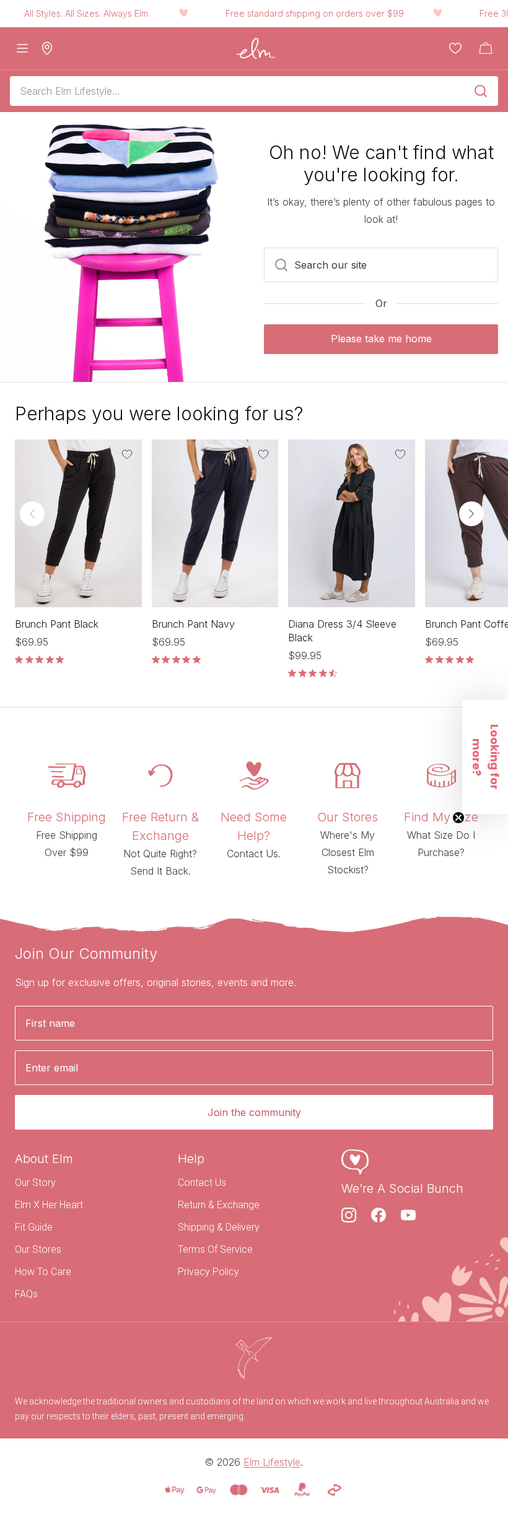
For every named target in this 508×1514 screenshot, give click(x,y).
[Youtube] (408, 1215)
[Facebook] (378, 1215)
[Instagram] (348, 1215)
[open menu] (22, 48)
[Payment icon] (174, 1490)
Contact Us (202, 1182)
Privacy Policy (208, 1272)
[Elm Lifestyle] (256, 48)
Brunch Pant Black (57, 624)
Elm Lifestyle (271, 1462)
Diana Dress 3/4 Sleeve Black (342, 631)
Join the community (254, 1112)
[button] (485, 757)
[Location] (47, 48)
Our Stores (38, 1249)
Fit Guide (34, 1227)
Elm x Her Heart (49, 1205)
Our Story (35, 1182)
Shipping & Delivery (219, 1227)
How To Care (43, 1272)
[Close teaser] (458, 817)
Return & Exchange (219, 1205)
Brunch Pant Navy (193, 624)
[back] (32, 513)
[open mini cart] (485, 48)
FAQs (26, 1294)
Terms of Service (215, 1249)
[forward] (471, 513)
